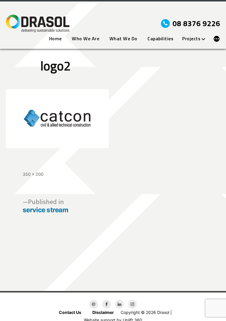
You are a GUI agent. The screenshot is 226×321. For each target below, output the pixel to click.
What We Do (123, 39)
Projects (191, 39)
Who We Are (85, 39)
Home (55, 39)
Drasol (163, 312)
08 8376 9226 (196, 23)
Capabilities (160, 39)
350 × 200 (33, 174)
